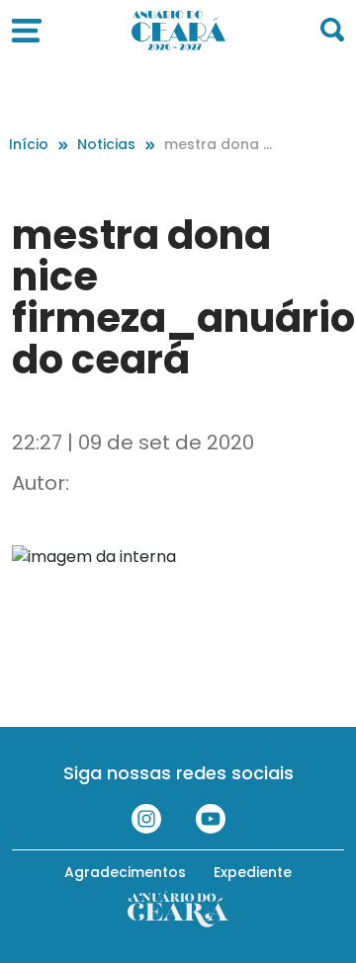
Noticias (106, 144)
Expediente (253, 872)
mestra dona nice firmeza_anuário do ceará (219, 144)
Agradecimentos (125, 872)
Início (28, 144)
